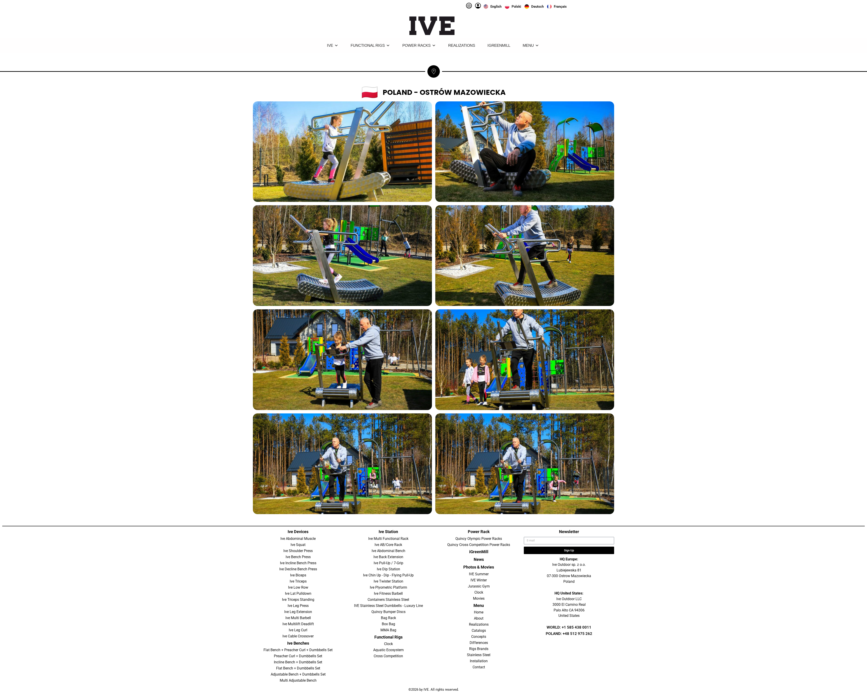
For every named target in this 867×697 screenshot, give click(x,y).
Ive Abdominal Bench (388, 551)
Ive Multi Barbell (298, 618)
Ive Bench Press (298, 557)
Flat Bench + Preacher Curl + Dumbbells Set (298, 650)
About (478, 618)
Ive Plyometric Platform (388, 587)
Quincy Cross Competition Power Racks (478, 545)
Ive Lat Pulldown (298, 593)
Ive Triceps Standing (298, 599)
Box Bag (388, 624)
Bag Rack (388, 618)
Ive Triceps (298, 581)
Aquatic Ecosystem (388, 650)
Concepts (478, 636)
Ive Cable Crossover (298, 636)
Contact (479, 667)
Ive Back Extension (388, 557)
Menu (528, 45)
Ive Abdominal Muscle (298, 538)
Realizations (461, 45)
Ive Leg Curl (298, 630)
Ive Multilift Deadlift (298, 624)
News (479, 559)
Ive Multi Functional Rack (388, 538)
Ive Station (388, 531)
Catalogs (479, 630)
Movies (479, 598)
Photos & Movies (478, 567)
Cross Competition (388, 656)
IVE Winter (479, 580)
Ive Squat (298, 545)
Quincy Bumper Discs (388, 612)
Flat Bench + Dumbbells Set (298, 668)
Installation (479, 661)
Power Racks (416, 45)
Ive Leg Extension (298, 612)
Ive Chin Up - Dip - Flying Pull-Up (388, 575)
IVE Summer (479, 574)
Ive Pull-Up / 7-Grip (388, 563)
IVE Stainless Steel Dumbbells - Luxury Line (388, 606)
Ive (330, 45)
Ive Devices (298, 531)
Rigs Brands (478, 649)
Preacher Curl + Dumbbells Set (298, 656)
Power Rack (479, 531)
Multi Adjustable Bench (298, 680)
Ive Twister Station (388, 581)
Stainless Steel (478, 655)
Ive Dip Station (388, 569)
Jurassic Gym (479, 586)
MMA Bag (388, 630)
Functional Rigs (368, 45)
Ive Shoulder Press (298, 551)
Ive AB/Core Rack (388, 545)
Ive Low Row (298, 587)
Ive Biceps (298, 575)
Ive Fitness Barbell (388, 593)
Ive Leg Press (298, 606)
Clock (388, 644)
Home (478, 612)
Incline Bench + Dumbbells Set (298, 662)
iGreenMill (498, 45)
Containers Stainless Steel (388, 599)
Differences (479, 643)
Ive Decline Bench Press (298, 569)
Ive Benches (298, 643)
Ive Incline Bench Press (298, 563)
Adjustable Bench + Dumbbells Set (298, 674)
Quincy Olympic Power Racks (478, 538)
